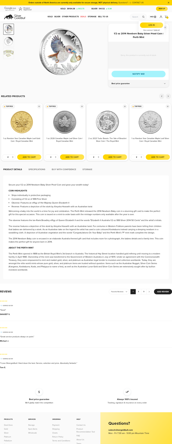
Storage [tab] (87, 169)
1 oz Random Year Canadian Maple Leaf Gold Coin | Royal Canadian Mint (21, 139)
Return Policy (57, 437)
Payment (55, 425)
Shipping (56, 429)
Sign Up (162, 9)
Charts (55, 433)
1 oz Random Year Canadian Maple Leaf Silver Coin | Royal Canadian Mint (150, 139)
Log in (151, 25)
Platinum (7, 437)
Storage (31, 425)
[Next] (102, 52)
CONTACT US (138, 2)
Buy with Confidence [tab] (64, 169)
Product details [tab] (12, 169)
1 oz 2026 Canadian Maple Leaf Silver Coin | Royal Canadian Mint (64, 139)
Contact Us (81, 425)
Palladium (8, 441)
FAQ (78, 436)
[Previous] (20, 52)
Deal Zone (8, 425)
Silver (101, 9)
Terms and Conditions (61, 441)
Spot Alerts (32, 429)
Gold (72, 9)
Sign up (157, 30)
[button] (139, 83)
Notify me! (138, 74)
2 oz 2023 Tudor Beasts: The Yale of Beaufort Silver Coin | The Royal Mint (107, 139)
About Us (80, 439)
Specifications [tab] (36, 169)
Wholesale (32, 433)
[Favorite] (165, 27)
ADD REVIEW (163, 292)
